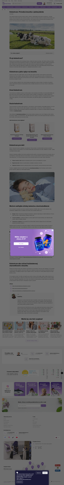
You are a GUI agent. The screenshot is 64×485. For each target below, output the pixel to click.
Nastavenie (19, 481)
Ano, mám (21, 243)
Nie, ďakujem (21, 247)
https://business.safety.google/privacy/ (23, 479)
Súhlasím (45, 472)
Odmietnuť (39, 472)
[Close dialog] (52, 230)
